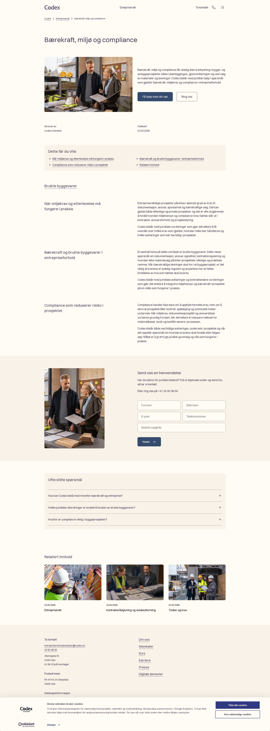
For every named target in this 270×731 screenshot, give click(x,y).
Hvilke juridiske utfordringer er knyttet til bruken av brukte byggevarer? (91, 507)
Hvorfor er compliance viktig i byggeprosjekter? (77, 519)
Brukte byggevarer (60, 185)
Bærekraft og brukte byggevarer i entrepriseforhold (172, 159)
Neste (146, 442)
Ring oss (187, 96)
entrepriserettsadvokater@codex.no (64, 645)
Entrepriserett (62, 18)
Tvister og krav (178, 610)
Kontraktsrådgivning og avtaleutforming (131, 610)
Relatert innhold (149, 165)
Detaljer (51, 724)
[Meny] (222, 7)
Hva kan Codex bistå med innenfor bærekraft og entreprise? (85, 495)
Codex (47, 18)
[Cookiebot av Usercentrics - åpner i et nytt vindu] (26, 725)
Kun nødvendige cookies (237, 714)
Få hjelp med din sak (155, 96)
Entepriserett (128, 7)
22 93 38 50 (50, 649)
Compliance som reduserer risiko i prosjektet (80, 165)
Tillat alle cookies (237, 705)
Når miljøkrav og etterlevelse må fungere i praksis (83, 159)
